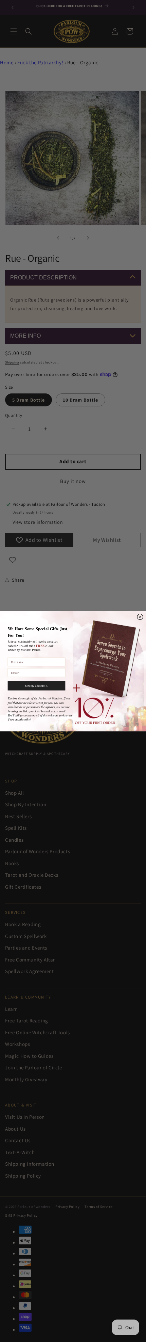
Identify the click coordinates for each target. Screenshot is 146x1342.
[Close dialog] (140, 616)
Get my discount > (36, 685)
